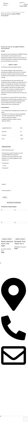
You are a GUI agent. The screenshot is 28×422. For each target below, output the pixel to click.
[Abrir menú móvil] (1, 4)
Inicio (2, 12)
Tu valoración (5, 168)
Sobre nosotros (3, 381)
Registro (16, 4)
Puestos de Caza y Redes (18, 12)
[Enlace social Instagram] (14, 272)
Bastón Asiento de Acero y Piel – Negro (7, 244)
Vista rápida (6, 236)
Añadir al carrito (12, 64)
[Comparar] (2, 236)
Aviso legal (2, 377)
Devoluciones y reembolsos (6, 378)
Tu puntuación (5, 163)
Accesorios (8, 12)
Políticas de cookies (5, 380)
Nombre (4, 184)
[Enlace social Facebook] (12, 272)
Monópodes (17, 247)
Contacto (2, 382)
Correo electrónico (6, 190)
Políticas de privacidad (5, 379)
